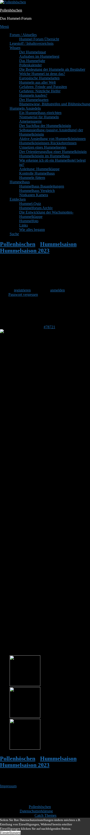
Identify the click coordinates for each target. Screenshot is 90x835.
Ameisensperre (30, 121)
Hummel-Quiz (30, 204)
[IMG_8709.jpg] (25, 748)
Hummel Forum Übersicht (39, 39)
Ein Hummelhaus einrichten (40, 113)
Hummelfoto (28, 221)
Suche (14, 234)
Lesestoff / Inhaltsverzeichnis (32, 43)
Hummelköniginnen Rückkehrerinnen (48, 143)
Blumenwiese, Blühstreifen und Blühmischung (54, 104)
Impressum (8, 786)
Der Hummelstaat (32, 52)
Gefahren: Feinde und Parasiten (43, 87)
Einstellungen (10, 833)
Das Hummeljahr (32, 61)
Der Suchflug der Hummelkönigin (45, 126)
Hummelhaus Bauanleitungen (41, 186)
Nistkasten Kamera (33, 195)
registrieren (22, 290)
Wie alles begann (32, 230)
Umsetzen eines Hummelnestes (42, 147)
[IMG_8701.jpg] (25, 717)
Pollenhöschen (11, 10)
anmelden (57, 290)
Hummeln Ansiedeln (25, 108)
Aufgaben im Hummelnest (39, 56)
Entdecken (18, 199)
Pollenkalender (30, 65)
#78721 (49, 327)
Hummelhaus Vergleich (37, 191)
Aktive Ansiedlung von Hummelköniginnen (52, 139)
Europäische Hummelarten (39, 78)
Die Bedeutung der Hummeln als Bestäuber (52, 69)
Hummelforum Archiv (36, 208)
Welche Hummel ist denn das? (42, 74)
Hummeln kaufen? (33, 95)
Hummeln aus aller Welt (37, 82)
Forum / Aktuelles (23, 35)
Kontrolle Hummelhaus (37, 173)
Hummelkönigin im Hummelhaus (44, 156)
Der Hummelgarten (33, 100)
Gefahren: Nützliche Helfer (39, 91)
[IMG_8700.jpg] (25, 685)
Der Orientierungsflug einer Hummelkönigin (53, 152)
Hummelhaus (20, 182)
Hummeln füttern (32, 178)
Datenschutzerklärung (36, 811)
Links (23, 225)
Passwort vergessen (23, 294)
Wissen (15, 48)
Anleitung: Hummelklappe (39, 169)
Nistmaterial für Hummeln (39, 117)
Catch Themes (45, 815)
